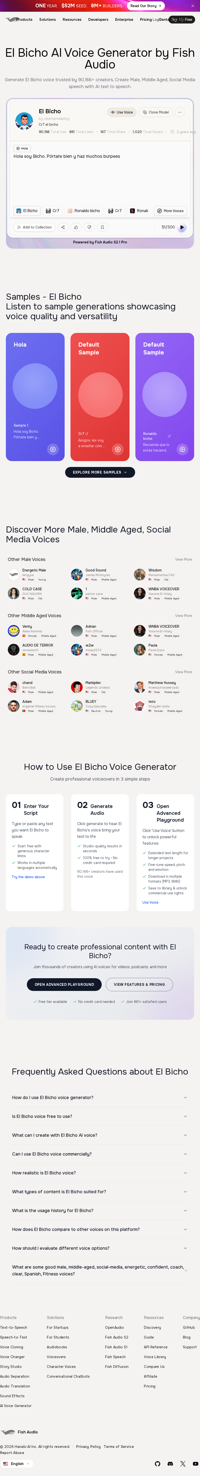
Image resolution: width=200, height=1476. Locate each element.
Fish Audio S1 (116, 1347)
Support (190, 1347)
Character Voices (61, 1366)
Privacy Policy (88, 1446)
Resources (72, 19)
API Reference (156, 1347)
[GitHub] (157, 1463)
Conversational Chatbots (68, 1376)
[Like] (76, 227)
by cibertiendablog (54, 118)
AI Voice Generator (16, 1406)
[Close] (192, 5)
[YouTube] (195, 1463)
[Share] (63, 227)
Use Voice (125, 112)
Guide (149, 1337)
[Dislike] (89, 227)
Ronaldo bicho (150, 436)
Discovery (152, 1327)
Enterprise (124, 19)
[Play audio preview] (53, 449)
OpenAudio (114, 1327)
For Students (58, 1337)
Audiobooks (57, 1347)
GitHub (189, 1327)
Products (24, 19)
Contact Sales (171, 19)
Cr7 (81, 433)
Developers (98, 19)
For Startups (58, 1327)
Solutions (47, 19)
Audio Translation (15, 1386)
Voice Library (155, 1357)
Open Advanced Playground (64, 984)
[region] (80, 211)
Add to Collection (37, 227)
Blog (186, 1337)
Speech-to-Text (13, 1337)
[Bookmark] (102, 227)
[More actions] (180, 112)
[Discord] (170, 1463)
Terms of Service (119, 1446)
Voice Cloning (11, 1347)
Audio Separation (14, 1376)
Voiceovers (56, 1357)
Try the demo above (28, 877)
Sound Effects (12, 1396)
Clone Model (159, 112)
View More (183, 559)
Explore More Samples (97, 472)
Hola (24, 148)
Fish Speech (115, 1357)
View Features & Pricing (139, 984)
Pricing (146, 19)
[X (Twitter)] (183, 1463)
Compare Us (154, 1366)
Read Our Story (143, 6)
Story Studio (11, 1366)
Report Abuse (12, 1453)
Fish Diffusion (117, 1366)
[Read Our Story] (100, 6)
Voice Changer (12, 1357)
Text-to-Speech (13, 1327)
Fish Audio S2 (116, 1337)
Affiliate (150, 1376)
